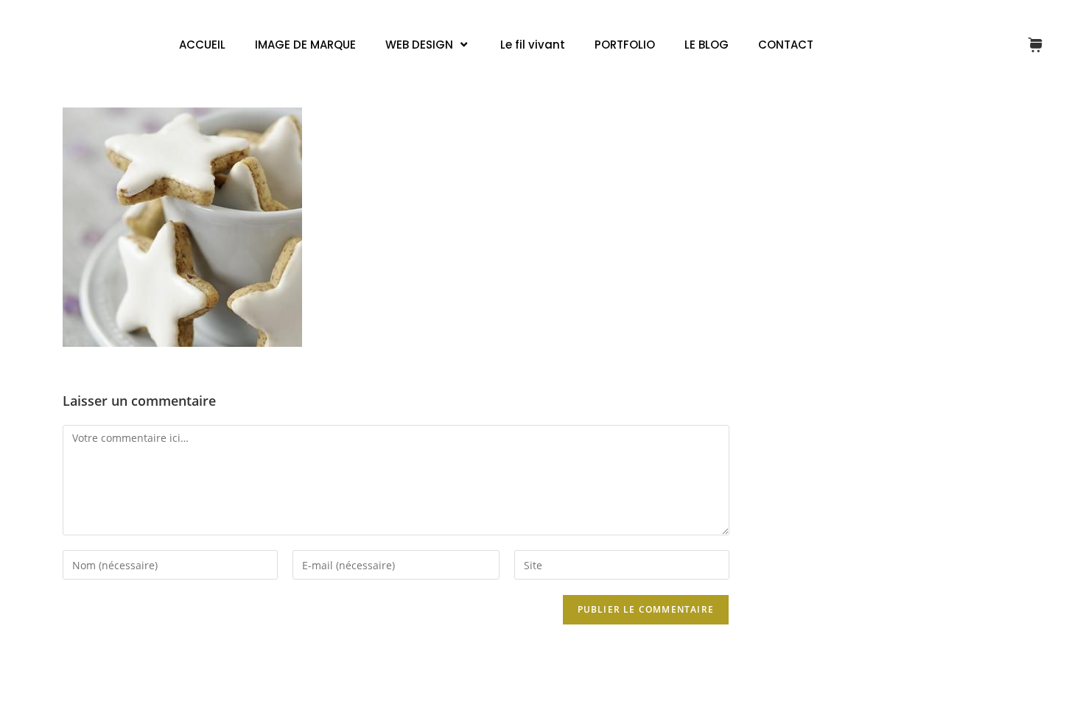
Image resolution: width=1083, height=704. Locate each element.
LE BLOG (706, 44)
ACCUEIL (202, 44)
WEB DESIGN (419, 44)
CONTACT (785, 44)
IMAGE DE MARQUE (305, 44)
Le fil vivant (532, 44)
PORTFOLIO (625, 44)
